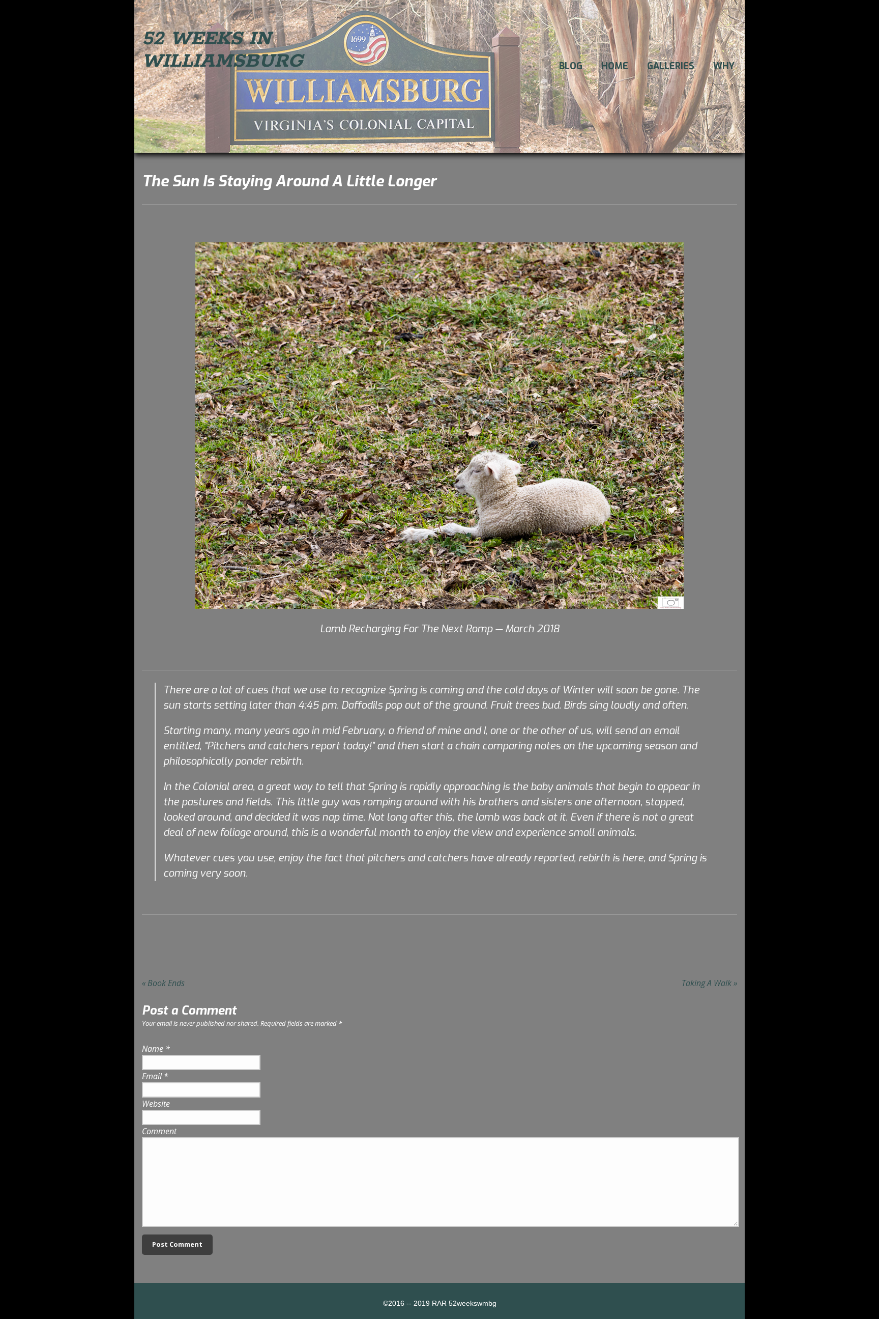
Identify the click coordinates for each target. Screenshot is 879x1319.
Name (152, 1048)
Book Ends (163, 983)
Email (152, 1076)
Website (156, 1103)
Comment (159, 1131)
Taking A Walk (709, 983)
